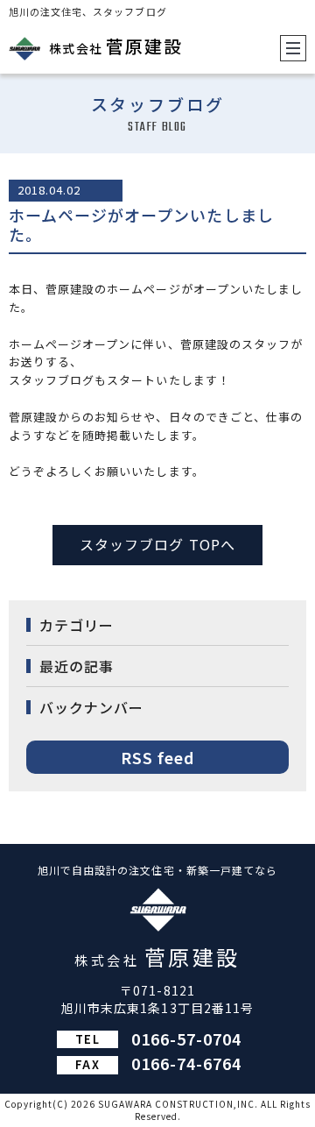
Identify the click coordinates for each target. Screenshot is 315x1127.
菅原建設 (116, 46)
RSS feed (157, 757)
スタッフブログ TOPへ (157, 544)
